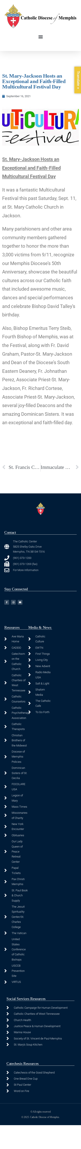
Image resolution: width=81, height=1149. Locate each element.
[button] (40, 36)
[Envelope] (20, 602)
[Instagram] (13, 602)
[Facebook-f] (6, 602)
